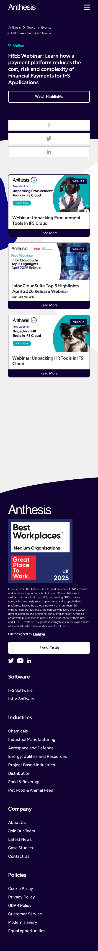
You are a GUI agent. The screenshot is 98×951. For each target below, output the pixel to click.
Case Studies (20, 848)
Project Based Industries (31, 765)
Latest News (20, 840)
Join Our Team (21, 831)
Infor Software (22, 699)
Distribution (19, 774)
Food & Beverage (24, 782)
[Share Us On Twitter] (49, 138)
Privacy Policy (21, 897)
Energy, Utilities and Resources (37, 757)
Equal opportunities (26, 931)
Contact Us (18, 857)
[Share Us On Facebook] (49, 125)
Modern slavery (22, 923)
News (31, 27)
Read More (49, 233)
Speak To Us (49, 648)
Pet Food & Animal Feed (30, 791)
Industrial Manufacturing (31, 740)
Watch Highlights (49, 97)
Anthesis (14, 27)
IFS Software (20, 691)
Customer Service (25, 914)
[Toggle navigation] (87, 7)
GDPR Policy (19, 906)
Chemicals (18, 731)
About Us (17, 823)
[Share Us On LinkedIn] (49, 151)
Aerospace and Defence (31, 748)
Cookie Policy (20, 889)
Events (46, 27)
